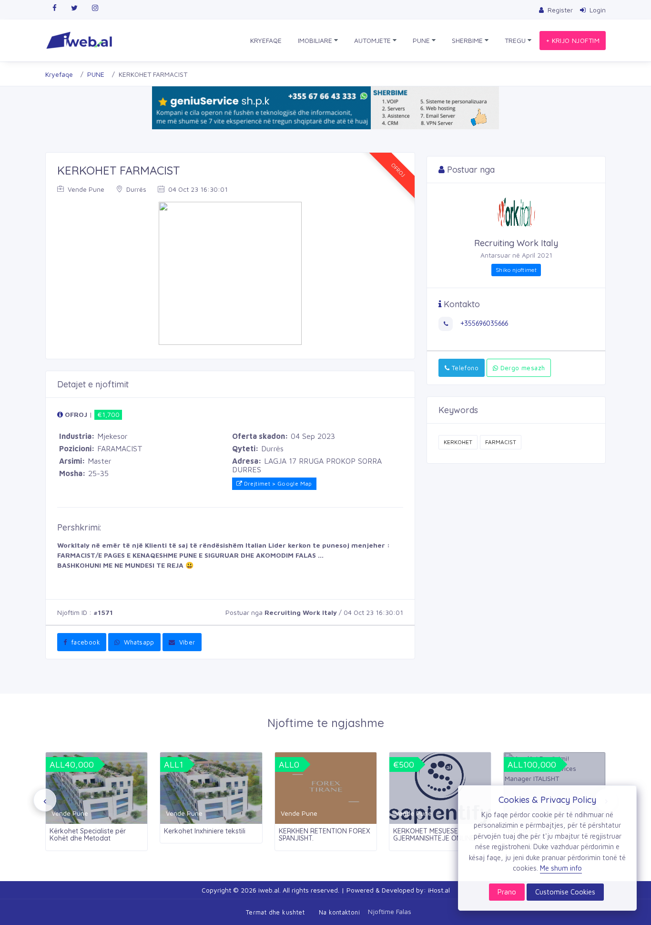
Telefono (463, 368)
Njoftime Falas (389, 911)
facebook (84, 642)
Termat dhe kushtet (275, 912)
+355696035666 (483, 323)
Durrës (135, 189)
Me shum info (561, 868)
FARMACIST (500, 442)
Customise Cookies (565, 892)
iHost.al (439, 890)
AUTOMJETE (373, 40)
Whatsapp (138, 642)
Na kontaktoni (339, 912)
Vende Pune (85, 189)
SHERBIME (468, 40)
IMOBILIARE (316, 40)
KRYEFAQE (266, 40)
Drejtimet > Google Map (277, 483)
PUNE (422, 40)
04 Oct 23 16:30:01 (197, 189)
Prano (507, 892)
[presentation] (44, 800)
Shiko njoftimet (516, 269)
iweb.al (268, 890)
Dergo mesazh (521, 368)
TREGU (516, 40)
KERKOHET (458, 442)
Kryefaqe (59, 74)
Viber (186, 642)
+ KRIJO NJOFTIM (573, 40)
